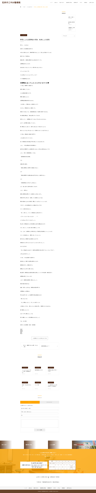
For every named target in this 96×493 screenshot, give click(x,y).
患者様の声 (76, 2)
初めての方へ (62, 2)
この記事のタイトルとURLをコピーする (40, 338)
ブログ (81, 2)
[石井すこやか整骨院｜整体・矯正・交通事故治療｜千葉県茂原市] (11, 2)
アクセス (5, 13)
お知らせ (56, 2)
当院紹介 (85, 2)
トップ (51, 2)
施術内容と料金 (69, 2)
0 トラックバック (49, 402)
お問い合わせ (91, 2)
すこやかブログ (23, 35)
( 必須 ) (26, 408)
